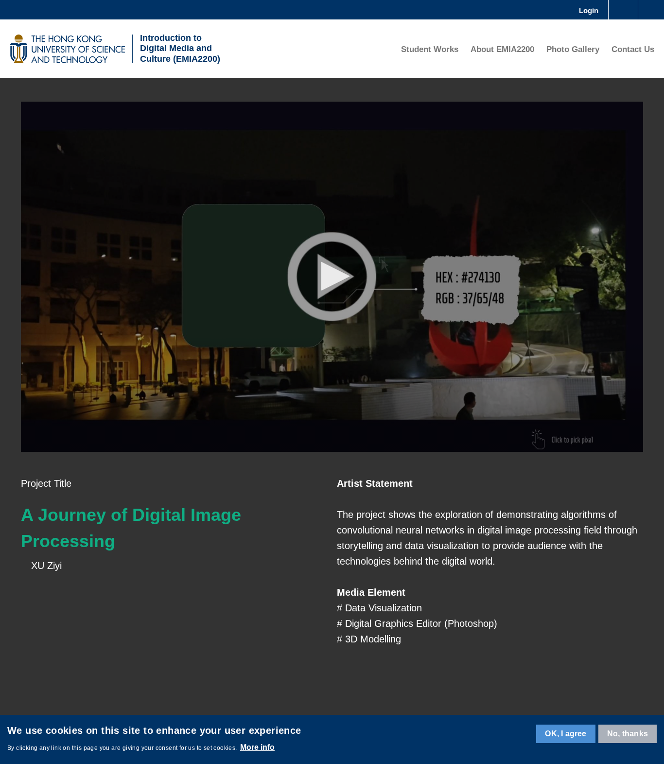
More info (257, 747)
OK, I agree (565, 733)
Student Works (429, 49)
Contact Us (633, 49)
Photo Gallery (572, 49)
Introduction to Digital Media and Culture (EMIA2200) (180, 48)
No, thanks (627, 733)
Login (588, 10)
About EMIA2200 (502, 49)
